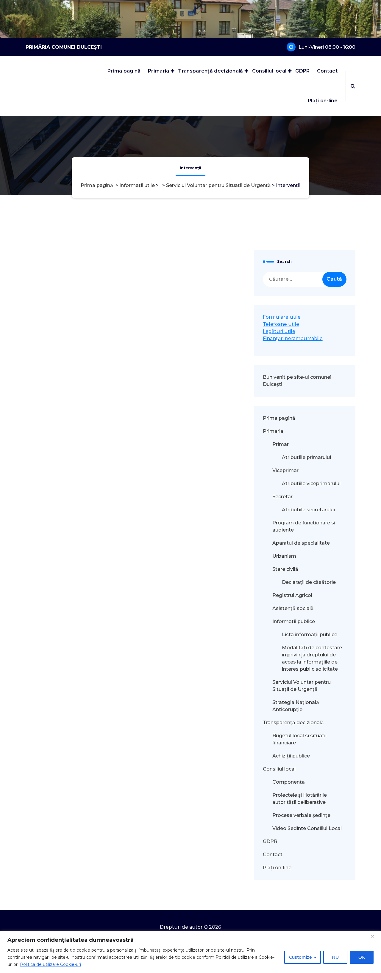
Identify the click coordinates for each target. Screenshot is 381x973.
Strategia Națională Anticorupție (295, 706)
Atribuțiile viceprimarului (311, 483)
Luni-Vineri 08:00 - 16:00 (327, 47)
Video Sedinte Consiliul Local (307, 828)
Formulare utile (282, 317)
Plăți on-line (323, 100)
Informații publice (293, 621)
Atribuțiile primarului (306, 457)
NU (335, 957)
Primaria (158, 71)
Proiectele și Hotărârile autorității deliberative (299, 798)
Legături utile (279, 331)
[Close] (374, 936)
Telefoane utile (281, 324)
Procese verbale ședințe (301, 815)
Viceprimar (285, 470)
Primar (280, 444)
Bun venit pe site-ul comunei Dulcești (297, 380)
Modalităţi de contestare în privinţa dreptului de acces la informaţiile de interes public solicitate (312, 658)
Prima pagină (124, 71)
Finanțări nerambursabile (293, 338)
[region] (190, 952)
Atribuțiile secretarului (308, 510)
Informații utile (137, 185)
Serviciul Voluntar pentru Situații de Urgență (218, 185)
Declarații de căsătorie (309, 582)
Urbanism (284, 556)
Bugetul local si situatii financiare (299, 739)
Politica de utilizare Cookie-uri (50, 964)
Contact (327, 71)
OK (361, 957)
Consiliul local (269, 71)
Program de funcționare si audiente (303, 526)
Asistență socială (293, 608)
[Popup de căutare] (352, 86)
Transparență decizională (210, 71)
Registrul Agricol (292, 595)
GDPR (302, 71)
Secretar (282, 496)
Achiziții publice (291, 756)
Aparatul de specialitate (301, 543)
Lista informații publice (309, 634)
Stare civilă (285, 569)
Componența (288, 782)
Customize (300, 957)
